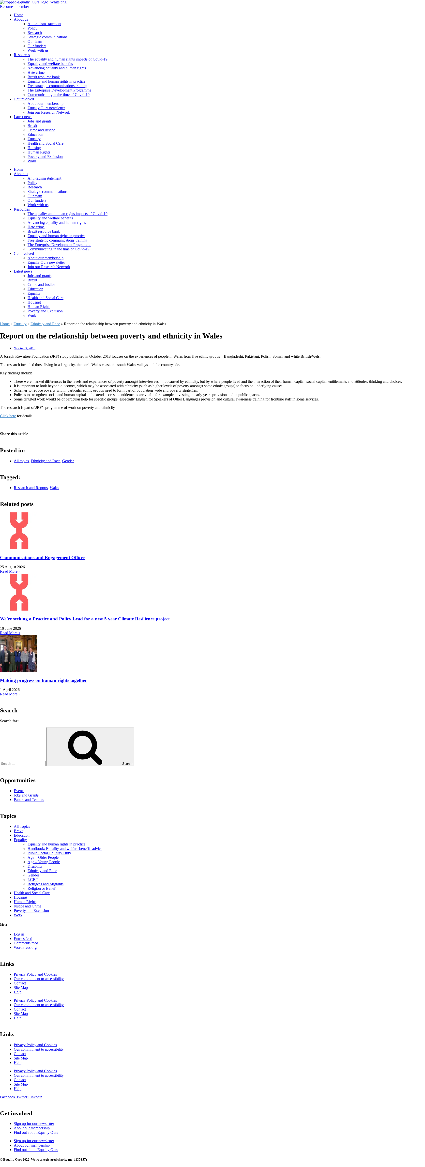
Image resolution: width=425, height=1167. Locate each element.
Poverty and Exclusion (45, 156)
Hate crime (36, 72)
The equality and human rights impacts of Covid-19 (67, 59)
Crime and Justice (41, 130)
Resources (22, 55)
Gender (68, 461)
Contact (20, 983)
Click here (8, 416)
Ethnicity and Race (45, 324)
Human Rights (39, 152)
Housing (34, 148)
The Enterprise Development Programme (59, 90)
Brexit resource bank (44, 77)
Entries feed (23, 939)
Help (17, 992)
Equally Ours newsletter (46, 108)
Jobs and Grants (26, 795)
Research (35, 33)
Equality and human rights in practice (56, 81)
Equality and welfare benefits (50, 63)
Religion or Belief (41, 888)
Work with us (38, 50)
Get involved (24, 99)
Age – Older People (43, 857)
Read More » (10, 571)
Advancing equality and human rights (57, 68)
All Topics (22, 826)
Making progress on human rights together (43, 680)
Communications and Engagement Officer (42, 557)
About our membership (45, 103)
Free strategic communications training (57, 86)
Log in (19, 934)
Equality (34, 139)
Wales (54, 488)
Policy (32, 28)
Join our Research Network (49, 112)
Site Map (21, 987)
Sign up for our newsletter (34, 1123)
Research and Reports (31, 488)
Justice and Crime (27, 906)
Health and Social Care (45, 143)
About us (21, 19)
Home (18, 15)
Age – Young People (44, 862)
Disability (35, 866)
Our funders (37, 46)
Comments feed (26, 943)
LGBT (33, 879)
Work (32, 161)
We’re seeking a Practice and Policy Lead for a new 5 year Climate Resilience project (85, 618)
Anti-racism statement (44, 24)
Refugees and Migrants (45, 884)
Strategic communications (47, 37)
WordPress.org (25, 947)
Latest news (23, 117)
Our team (35, 41)
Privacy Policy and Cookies (35, 974)
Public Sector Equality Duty (49, 853)
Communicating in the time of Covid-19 (59, 94)
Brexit (32, 125)
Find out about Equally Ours (36, 1132)
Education (35, 134)
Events (19, 791)
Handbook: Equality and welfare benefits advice (65, 848)
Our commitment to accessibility (39, 979)
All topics (21, 461)
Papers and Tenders (29, 800)
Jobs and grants (39, 121)
